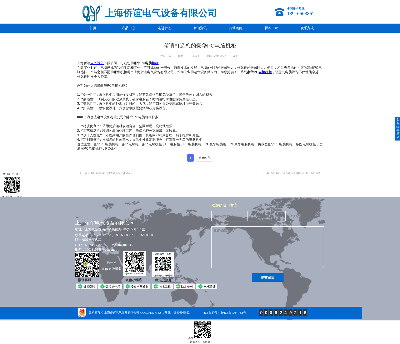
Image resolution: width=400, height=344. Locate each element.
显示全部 (205, 157)
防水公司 (187, 286)
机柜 (155, 63)
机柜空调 (89, 286)
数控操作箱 (113, 286)
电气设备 (97, 63)
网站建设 (209, 286)
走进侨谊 (164, 28)
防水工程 (165, 286)
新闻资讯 (200, 28)
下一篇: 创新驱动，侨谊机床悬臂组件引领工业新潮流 (291, 173)
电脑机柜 (265, 72)
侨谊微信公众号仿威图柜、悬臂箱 (12, 185)
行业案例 (235, 28)
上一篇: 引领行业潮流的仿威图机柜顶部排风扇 (105, 173)
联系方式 (307, 28)
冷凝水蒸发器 (139, 286)
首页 (93, 28)
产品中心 (128, 28)
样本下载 (271, 28)
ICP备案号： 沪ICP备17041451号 (225, 312)
